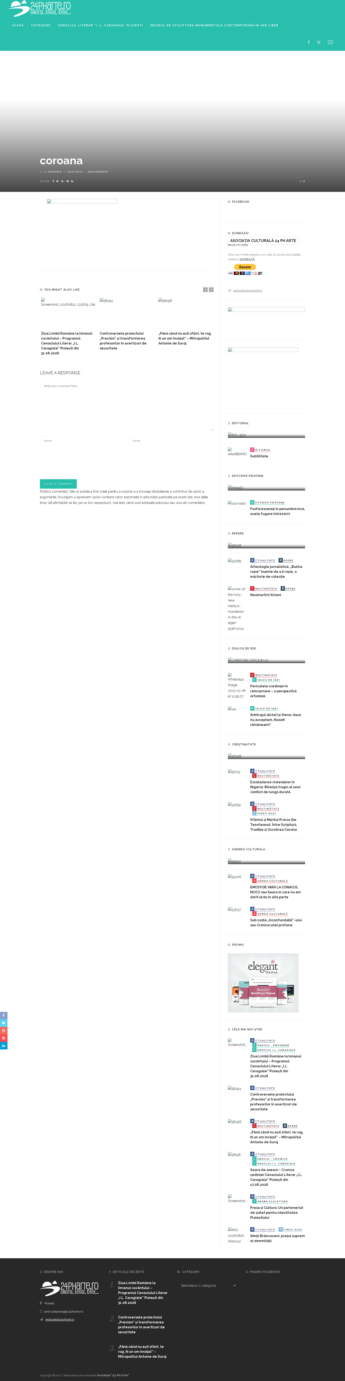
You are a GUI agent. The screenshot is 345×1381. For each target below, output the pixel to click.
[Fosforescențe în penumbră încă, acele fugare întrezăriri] (237, 503)
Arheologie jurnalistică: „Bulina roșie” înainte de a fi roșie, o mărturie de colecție (276, 571)
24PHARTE (54, 171)
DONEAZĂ (247, 259)
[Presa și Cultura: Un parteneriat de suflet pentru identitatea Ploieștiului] (237, 1198)
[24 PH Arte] (40, 8)
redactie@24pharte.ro (247, 290)
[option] (68, 327)
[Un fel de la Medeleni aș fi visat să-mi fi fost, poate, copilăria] (235, 487)
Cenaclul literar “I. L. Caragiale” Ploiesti (100, 25)
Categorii (41, 25)
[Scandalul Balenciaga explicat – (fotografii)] (237, 435)
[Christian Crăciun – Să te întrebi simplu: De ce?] (248, 660)
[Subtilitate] (237, 452)
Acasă (18, 25)
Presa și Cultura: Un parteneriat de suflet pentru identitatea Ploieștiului (276, 1212)
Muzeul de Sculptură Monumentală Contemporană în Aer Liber (215, 25)
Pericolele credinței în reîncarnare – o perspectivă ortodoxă (273, 691)
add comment (98, 171)
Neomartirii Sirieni (265, 595)
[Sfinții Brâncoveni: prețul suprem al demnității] (237, 1235)
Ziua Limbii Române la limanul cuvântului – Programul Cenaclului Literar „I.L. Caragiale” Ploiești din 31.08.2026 (66, 343)
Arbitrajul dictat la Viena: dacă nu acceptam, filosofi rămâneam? (275, 720)
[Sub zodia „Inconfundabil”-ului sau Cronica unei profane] (234, 909)
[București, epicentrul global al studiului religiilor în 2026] (234, 861)
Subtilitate (259, 456)
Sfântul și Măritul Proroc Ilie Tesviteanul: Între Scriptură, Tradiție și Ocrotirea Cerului (273, 824)
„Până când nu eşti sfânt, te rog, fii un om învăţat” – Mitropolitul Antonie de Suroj (185, 338)
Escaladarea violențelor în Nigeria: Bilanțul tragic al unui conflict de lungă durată (275, 787)
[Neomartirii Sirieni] (237, 608)
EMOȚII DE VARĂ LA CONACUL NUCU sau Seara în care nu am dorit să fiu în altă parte (275, 892)
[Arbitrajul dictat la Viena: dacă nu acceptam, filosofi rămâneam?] (232, 709)
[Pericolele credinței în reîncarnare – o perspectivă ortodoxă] (237, 686)
